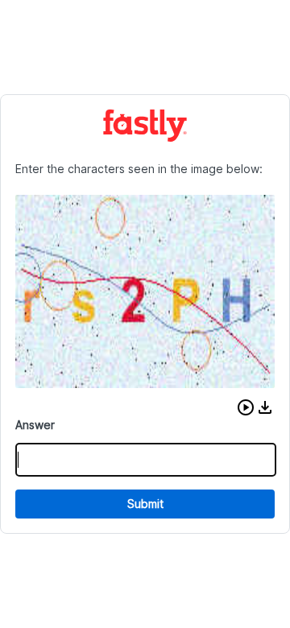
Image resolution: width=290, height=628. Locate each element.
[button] (245, 407)
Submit (145, 503)
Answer (35, 425)
